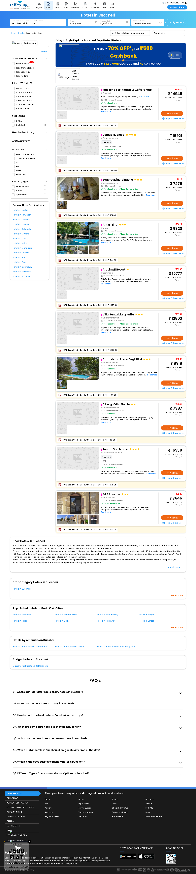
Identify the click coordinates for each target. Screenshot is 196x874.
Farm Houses (31, 186)
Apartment (31, 194)
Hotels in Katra (20, 238)
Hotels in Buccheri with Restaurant (30, 646)
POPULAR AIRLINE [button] (14, 812)
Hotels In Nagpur (147, 614)
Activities (49, 812)
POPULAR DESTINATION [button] (17, 802)
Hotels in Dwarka (21, 252)
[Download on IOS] (146, 858)
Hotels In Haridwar (106, 620)
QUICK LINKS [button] (12, 798)
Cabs (114, 803)
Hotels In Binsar (146, 620)
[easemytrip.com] (20, 8)
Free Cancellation (25, 68)
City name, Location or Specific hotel (27, 21)
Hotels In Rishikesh (22, 614)
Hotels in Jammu (21, 276)
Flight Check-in (52, 816)
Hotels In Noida (20, 620)
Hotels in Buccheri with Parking (70, 646)
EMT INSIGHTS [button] (13, 825)
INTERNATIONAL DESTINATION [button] (20, 807)
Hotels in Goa (19, 262)
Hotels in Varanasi (21, 219)
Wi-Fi (19, 170)
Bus (46, 803)
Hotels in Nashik (20, 210)
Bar (18, 166)
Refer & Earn (117, 816)
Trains (115, 799)
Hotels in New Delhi (22, 214)
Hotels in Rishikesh (22, 229)
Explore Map (30, 43)
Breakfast (21, 174)
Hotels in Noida (20, 243)
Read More (174, 567)
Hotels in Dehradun (22, 266)
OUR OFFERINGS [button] (14, 793)
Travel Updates (85, 812)
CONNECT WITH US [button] (16, 816)
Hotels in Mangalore (22, 248)
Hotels (31, 190)
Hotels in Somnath (22, 271)
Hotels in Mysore (21, 233)
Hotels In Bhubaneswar (66, 614)
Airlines (148, 803)
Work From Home (153, 816)
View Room (172, 113)
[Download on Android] (128, 858)
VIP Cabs (82, 816)
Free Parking (22, 76)
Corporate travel (120, 812)
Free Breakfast (23, 72)
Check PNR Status (120, 808)
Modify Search (176, 22)
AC (18, 162)
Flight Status (83, 803)
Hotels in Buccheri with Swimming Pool (116, 646)
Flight (47, 799)
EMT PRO (149, 808)
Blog (147, 812)
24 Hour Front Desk (26, 158)
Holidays (149, 799)
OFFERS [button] (10, 821)
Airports (48, 808)
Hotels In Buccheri (22, 588)
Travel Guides (84, 808)
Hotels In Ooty (62, 620)
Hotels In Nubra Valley (107, 614)
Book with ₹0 (24, 63)
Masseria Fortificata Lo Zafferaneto (30, 666)
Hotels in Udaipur (21, 224)
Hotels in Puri (19, 257)
